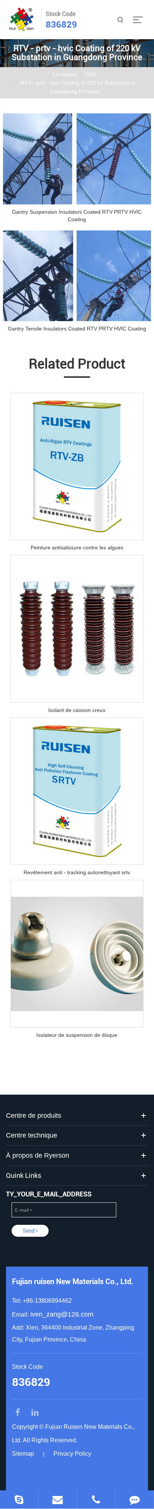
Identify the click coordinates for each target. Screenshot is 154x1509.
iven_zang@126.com (61, 1314)
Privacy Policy (72, 1453)
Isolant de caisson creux (76, 710)
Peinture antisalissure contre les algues (77, 547)
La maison (65, 74)
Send (29, 1231)
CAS (90, 74)
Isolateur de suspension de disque (76, 1035)
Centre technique (31, 1135)
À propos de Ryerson (37, 1155)
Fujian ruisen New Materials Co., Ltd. (72, 1281)
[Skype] (19, 1499)
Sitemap (23, 1453)
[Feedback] (135, 1499)
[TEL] (96, 1499)
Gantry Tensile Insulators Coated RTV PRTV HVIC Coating (77, 329)
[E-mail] (57, 1499)
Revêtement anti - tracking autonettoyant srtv (77, 872)
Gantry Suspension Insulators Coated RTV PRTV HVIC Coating (77, 215)
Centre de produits (33, 1115)
